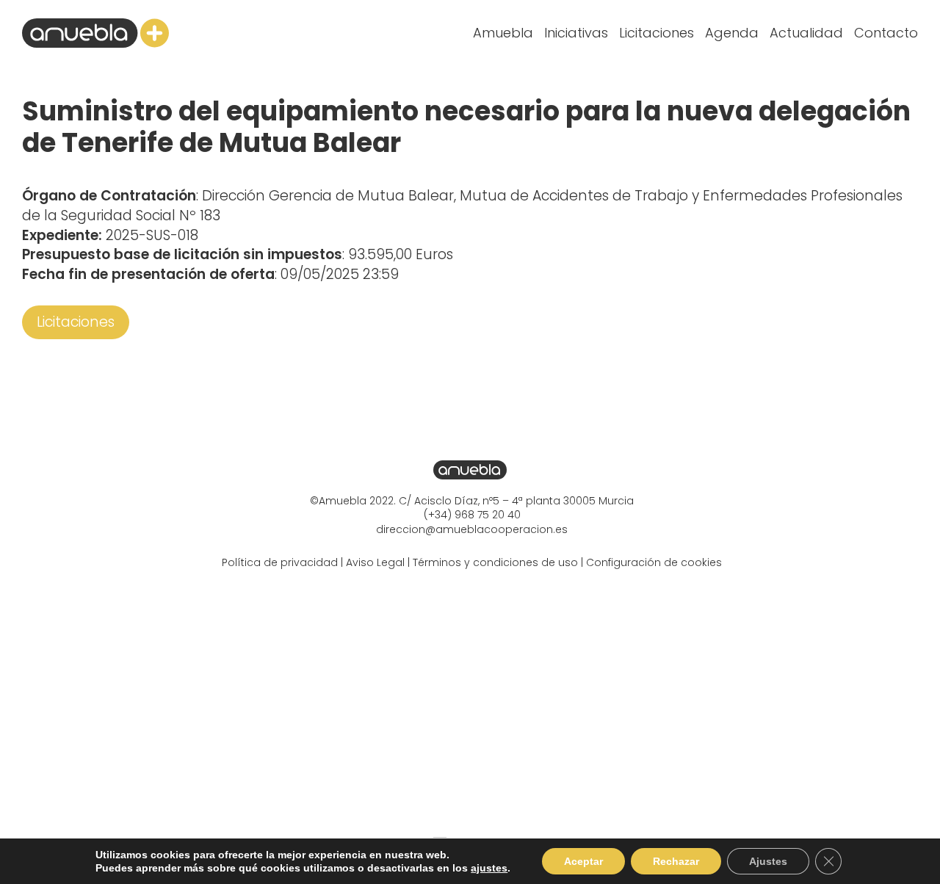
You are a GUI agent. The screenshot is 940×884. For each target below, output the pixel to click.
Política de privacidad (280, 562)
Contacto (886, 32)
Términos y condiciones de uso (495, 562)
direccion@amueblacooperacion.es (472, 529)
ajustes (489, 868)
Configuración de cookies (654, 562)
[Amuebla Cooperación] (95, 33)
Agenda (732, 32)
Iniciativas (576, 32)
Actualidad (806, 32)
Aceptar (583, 861)
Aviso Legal (375, 562)
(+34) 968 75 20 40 (472, 514)
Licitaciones (656, 32)
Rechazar (676, 861)
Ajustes (768, 861)
